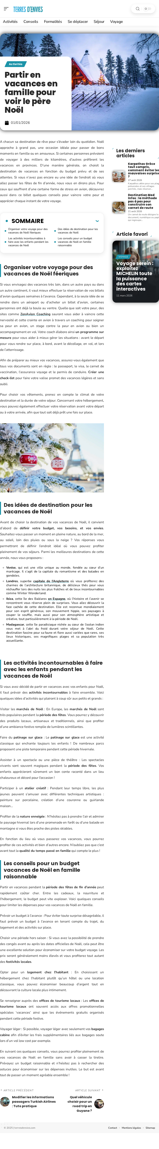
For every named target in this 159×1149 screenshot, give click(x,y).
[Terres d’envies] (27, 8)
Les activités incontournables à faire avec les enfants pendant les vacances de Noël (28, 242)
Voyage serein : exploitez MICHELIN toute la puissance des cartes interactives (134, 276)
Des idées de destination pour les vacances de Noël (78, 230)
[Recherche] (137, 9)
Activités (15, 64)
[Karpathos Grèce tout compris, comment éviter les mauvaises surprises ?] (118, 176)
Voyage (123, 256)
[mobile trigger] (7, 8)
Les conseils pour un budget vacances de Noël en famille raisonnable (75, 242)
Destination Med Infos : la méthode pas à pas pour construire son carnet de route (142, 201)
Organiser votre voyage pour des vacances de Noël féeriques (28, 230)
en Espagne (56, 599)
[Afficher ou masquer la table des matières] (71, 221)
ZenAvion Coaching (35, 314)
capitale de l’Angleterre (51, 581)
